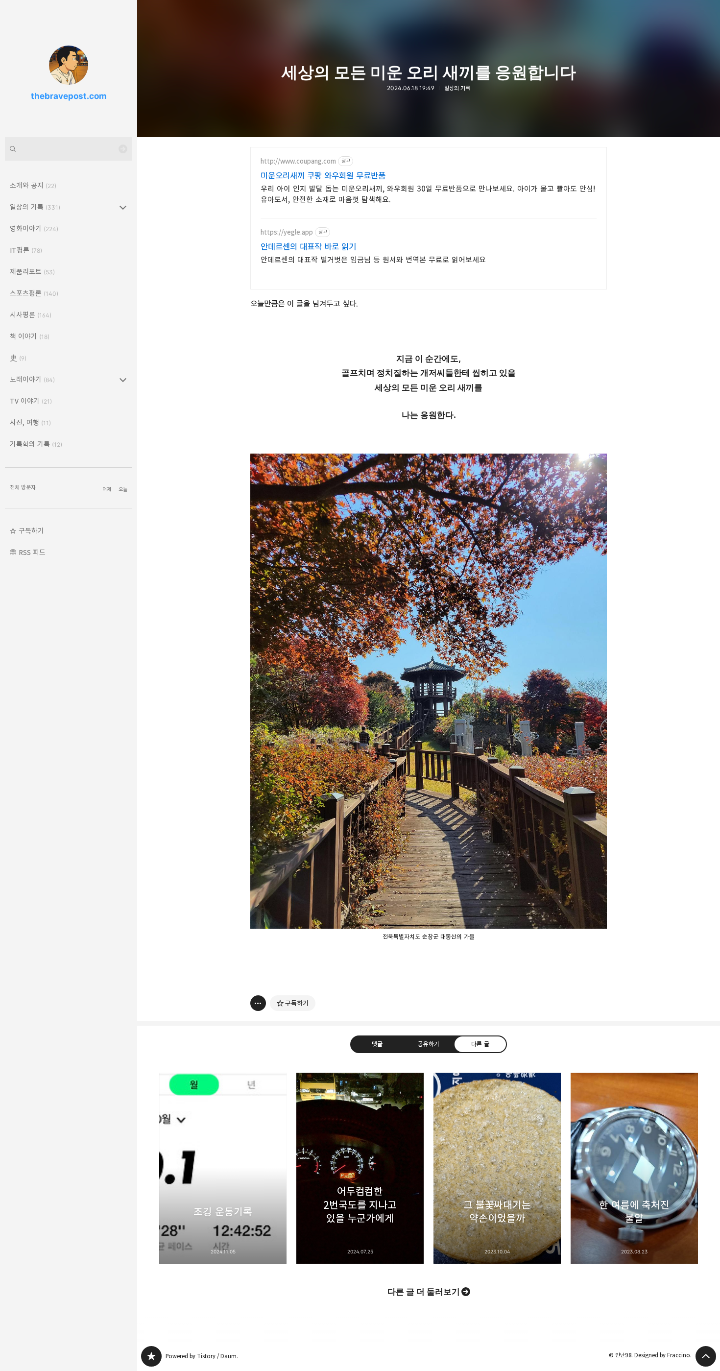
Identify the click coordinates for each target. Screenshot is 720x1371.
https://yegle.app (287, 232)
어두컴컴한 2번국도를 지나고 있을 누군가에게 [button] (360, 1168)
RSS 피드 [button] (32, 552)
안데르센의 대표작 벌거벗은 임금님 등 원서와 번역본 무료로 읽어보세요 (373, 260)
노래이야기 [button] (32, 379)
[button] (68, 531)
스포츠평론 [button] (34, 293)
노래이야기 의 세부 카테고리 (123, 379)
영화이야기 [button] (34, 228)
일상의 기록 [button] (35, 207)
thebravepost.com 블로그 (151, 1356)
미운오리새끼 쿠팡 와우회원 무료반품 (323, 175)
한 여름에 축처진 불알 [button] (634, 1168)
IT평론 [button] (26, 250)
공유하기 (428, 1044)
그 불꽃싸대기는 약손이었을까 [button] (497, 1168)
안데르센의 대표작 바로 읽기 (308, 246)
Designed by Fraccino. (663, 1355)
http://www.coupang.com (298, 161)
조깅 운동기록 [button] (223, 1168)
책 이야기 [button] (29, 336)
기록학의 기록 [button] (36, 444)
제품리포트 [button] (32, 271)
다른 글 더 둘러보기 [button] (423, 1292)
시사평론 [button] (30, 314)
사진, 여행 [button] (30, 422)
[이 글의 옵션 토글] (258, 1003)
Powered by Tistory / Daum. (202, 1356)
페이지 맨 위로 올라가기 (706, 1356)
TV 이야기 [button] (31, 401)
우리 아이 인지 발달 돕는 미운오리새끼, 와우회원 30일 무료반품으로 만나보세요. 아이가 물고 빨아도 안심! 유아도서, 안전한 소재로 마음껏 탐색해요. (428, 194)
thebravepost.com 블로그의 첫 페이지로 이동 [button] (68, 68)
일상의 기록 (457, 88)
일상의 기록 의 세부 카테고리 (123, 207)
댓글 (377, 1044)
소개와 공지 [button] (33, 185)
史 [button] (18, 357)
